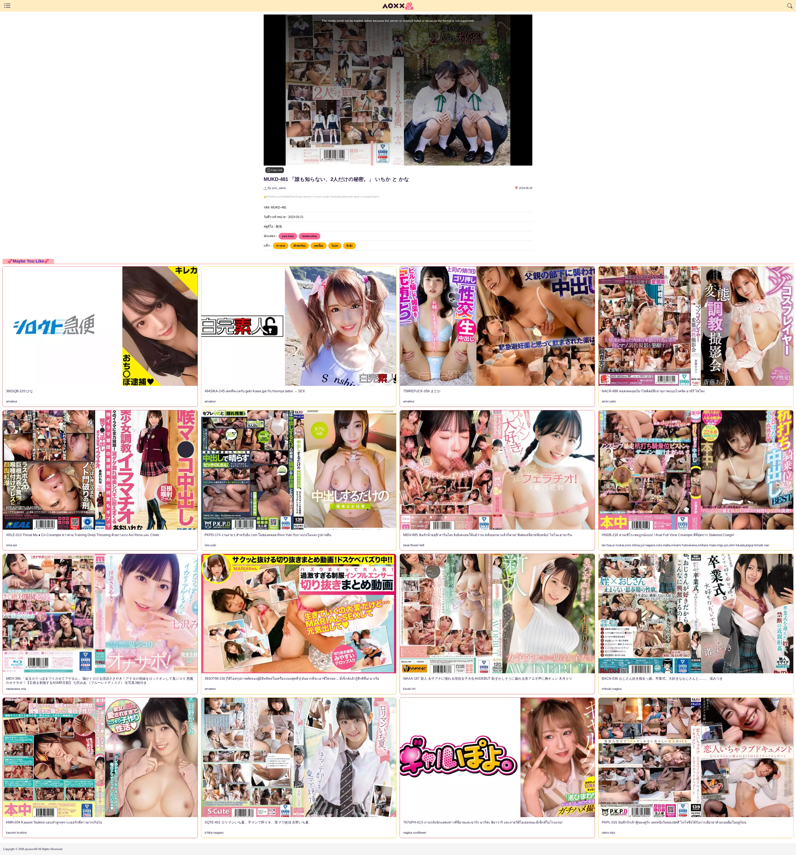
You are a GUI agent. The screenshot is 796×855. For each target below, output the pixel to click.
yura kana (288, 236)
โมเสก (334, 245)
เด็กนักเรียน (299, 245)
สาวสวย (280, 245)
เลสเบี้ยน (318, 245)
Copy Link (276, 170)
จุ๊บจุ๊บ (349, 245)
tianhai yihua (309, 236)
